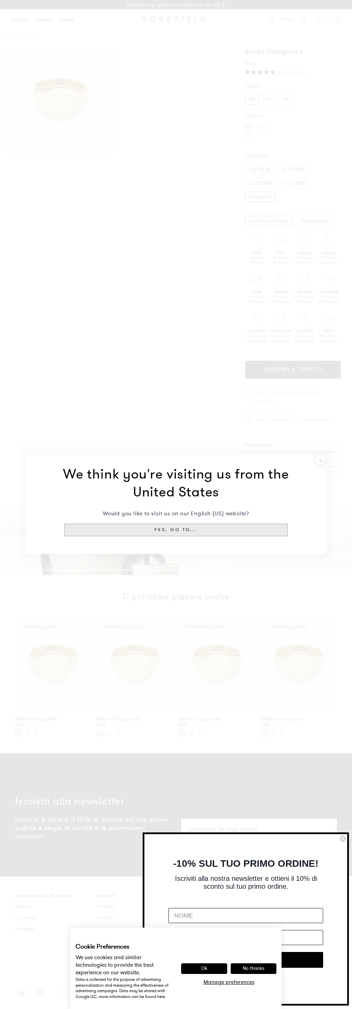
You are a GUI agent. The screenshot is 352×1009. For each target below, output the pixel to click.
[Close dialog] (342, 838)
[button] (176, 530)
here (161, 996)
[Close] (320, 460)
